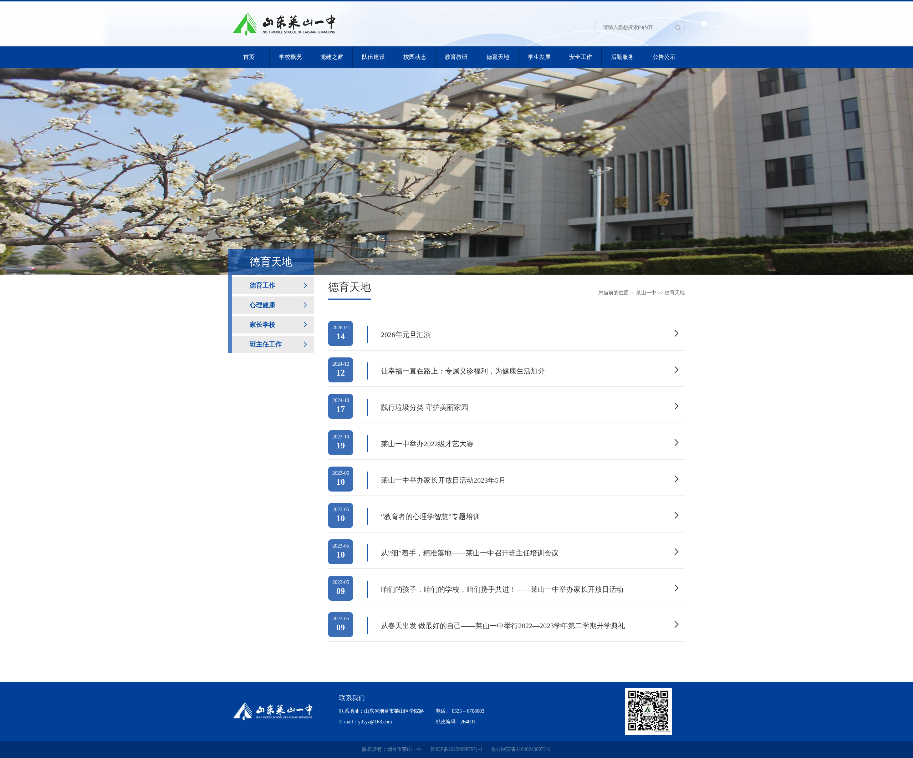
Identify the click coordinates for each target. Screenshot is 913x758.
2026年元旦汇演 (406, 335)
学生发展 (539, 57)
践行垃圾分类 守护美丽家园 (424, 407)
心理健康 (262, 305)
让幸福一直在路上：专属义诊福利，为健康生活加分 (463, 371)
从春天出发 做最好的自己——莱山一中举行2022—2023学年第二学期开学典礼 (503, 626)
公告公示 (664, 57)
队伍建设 (373, 57)
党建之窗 (331, 57)
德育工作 (262, 285)
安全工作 (580, 57)
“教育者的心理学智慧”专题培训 (430, 516)
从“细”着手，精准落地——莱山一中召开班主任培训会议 (469, 553)
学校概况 (290, 57)
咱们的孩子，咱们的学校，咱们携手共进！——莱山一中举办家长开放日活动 (502, 589)
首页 (249, 57)
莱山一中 (646, 292)
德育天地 (497, 57)
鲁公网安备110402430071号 (521, 749)
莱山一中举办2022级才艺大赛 (427, 444)
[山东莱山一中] (284, 23)
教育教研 (456, 57)
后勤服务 (622, 57)
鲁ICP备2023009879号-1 (456, 749)
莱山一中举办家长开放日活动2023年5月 (443, 480)
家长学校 (262, 324)
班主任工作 (266, 344)
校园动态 (414, 57)
